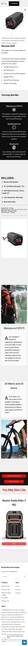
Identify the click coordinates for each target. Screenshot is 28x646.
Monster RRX (5, 586)
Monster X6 (5, 601)
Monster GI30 (5, 589)
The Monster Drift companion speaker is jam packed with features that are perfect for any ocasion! (13, 40)
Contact (18, 593)
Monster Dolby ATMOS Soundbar (6, 595)
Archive (18, 589)
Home (17, 586)
